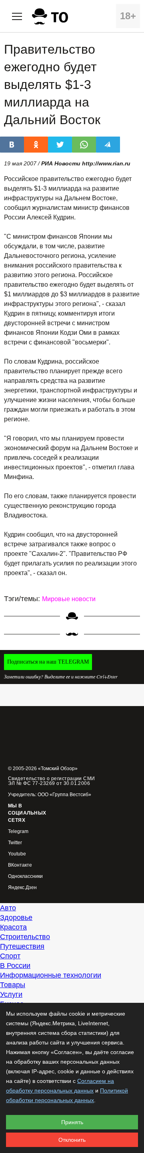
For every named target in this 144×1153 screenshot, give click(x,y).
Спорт (10, 956)
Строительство (25, 937)
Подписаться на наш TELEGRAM (48, 662)
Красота (13, 927)
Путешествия (22, 946)
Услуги (11, 994)
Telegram (18, 831)
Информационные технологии (50, 975)
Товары (12, 985)
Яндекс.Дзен (22, 887)
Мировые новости (69, 599)
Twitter (15, 842)
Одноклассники (25, 876)
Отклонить (72, 1140)
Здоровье (16, 918)
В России (15, 966)
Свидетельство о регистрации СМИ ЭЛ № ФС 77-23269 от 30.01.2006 (51, 781)
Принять (72, 1122)
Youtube (17, 854)
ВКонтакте (20, 865)
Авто (8, 908)
